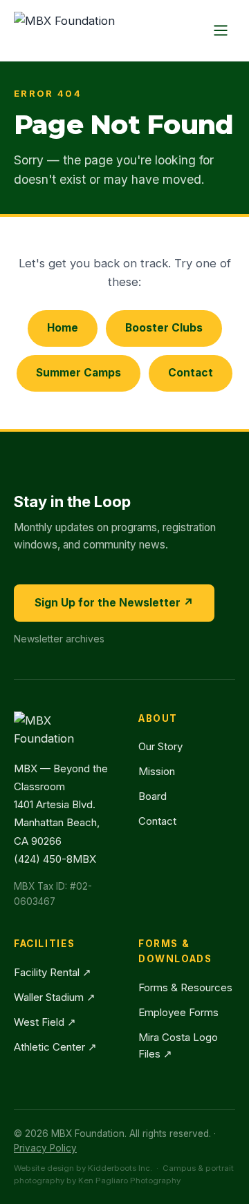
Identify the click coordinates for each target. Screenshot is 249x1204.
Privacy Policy (45, 1148)
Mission (156, 771)
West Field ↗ (45, 1022)
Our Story (160, 746)
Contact (190, 372)
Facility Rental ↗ (52, 972)
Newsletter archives (59, 638)
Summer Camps (78, 372)
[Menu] (220, 30)
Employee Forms (178, 1012)
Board (152, 796)
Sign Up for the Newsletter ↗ (114, 602)
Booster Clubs (164, 327)
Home (62, 327)
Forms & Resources (185, 987)
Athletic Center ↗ (55, 1046)
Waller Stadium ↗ (54, 997)
